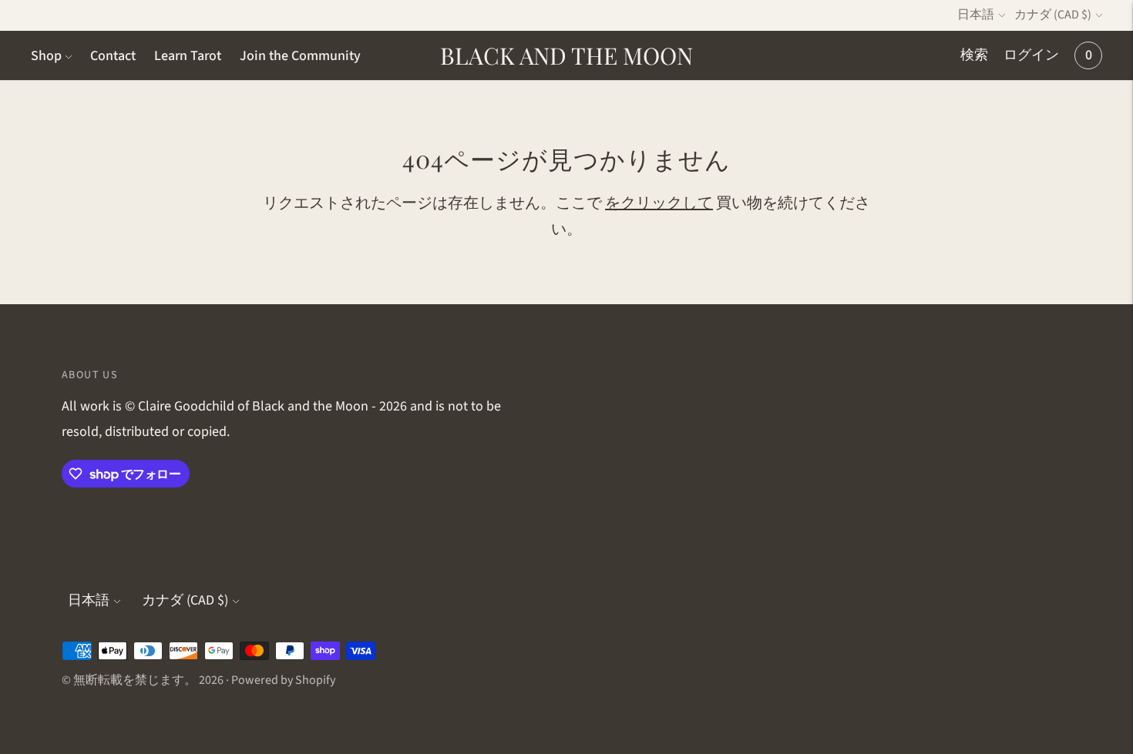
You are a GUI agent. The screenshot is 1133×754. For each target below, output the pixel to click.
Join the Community (300, 55)
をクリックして (659, 203)
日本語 (975, 14)
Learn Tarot (187, 55)
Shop (46, 55)
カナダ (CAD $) (1052, 14)
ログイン (1031, 55)
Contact (113, 55)
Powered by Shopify (283, 680)
